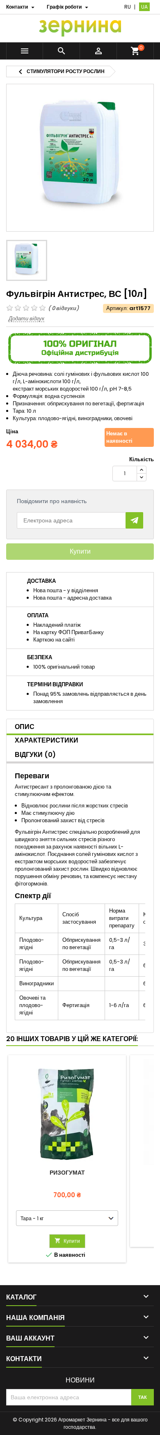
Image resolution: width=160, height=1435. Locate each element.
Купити (80, 551)
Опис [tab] (24, 726)
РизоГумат (67, 1172)
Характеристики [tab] (46, 740)
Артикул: (117, 308)
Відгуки (35, 754)
